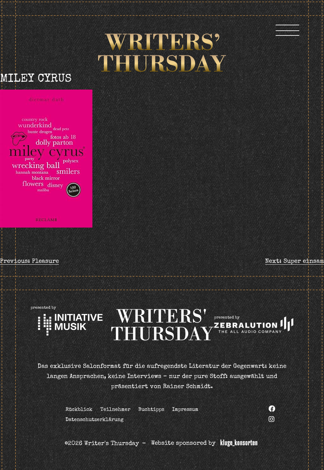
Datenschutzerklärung (94, 420)
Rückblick (78, 409)
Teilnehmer (115, 409)
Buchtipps (151, 409)
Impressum (185, 409)
